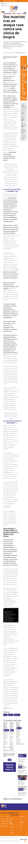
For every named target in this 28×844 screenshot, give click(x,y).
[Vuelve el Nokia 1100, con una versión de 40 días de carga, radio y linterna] (12, 732)
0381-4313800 (15, 841)
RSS (20, 829)
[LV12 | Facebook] (22, 806)
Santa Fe (11, 819)
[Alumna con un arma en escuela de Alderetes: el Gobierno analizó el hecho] (9, 757)
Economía (3, 826)
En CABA (20, 767)
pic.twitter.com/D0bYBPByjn (12, 189)
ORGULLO (20, 778)
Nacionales (3, 823)
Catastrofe (19, 728)
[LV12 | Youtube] (24, 808)
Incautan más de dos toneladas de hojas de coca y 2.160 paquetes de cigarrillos (22, 795)
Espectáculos (8, 821)
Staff (21, 819)
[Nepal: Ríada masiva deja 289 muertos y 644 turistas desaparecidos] (18, 730)
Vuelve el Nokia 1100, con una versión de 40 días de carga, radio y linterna (12, 742)
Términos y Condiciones (5, 837)
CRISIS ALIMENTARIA (7, 730)
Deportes (8, 819)
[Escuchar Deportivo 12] (25, 12)
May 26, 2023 (13, 191)
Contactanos (22, 816)
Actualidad (3, 821)
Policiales (8, 816)
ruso (5, 715)
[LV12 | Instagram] (22, 808)
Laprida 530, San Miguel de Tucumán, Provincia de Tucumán (10, 841)
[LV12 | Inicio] (26, 812)
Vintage (12, 730)
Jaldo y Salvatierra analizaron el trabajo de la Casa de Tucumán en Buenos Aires (22, 773)
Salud (7, 826)
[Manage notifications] (25, 841)
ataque (11, 715)
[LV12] (4, 807)
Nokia (11, 830)
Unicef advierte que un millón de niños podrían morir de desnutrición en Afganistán (7, 742)
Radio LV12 (11, 827)
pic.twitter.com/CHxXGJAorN (12, 421)
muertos (17, 715)
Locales (2, 819)
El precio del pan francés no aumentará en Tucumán (22, 761)
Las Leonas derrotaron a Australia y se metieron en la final (21, 784)
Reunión (9, 759)
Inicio (2, 816)
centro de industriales (21, 756)
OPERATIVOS (21, 789)
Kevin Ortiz (11, 833)
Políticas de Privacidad (14, 837)
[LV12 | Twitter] (24, 806)
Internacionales (9, 823)
